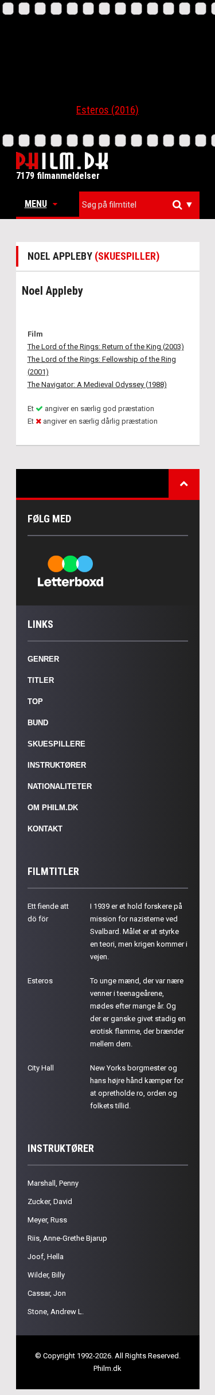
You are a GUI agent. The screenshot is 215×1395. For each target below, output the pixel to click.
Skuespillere (56, 744)
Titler (41, 680)
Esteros (40, 980)
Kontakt (45, 829)
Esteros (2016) (107, 110)
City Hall (41, 1068)
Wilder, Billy (46, 1275)
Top (35, 701)
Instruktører (57, 765)
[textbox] (142, 204)
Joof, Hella (46, 1256)
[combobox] (139, 205)
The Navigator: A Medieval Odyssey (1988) (97, 384)
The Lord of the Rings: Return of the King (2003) (106, 346)
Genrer (43, 659)
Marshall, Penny (53, 1183)
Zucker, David (50, 1201)
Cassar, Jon (47, 1293)
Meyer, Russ (47, 1220)
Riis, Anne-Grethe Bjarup (67, 1238)
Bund (38, 722)
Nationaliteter (60, 786)
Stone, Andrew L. (56, 1311)
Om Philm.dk (53, 807)
